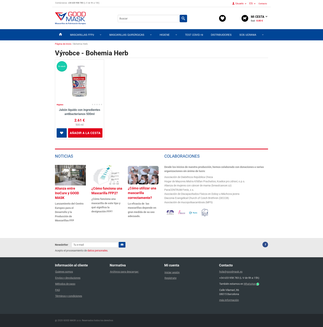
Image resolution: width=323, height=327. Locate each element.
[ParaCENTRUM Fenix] (193, 212)
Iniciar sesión (172, 272)
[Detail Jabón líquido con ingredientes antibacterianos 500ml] (79, 81)
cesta (258, 18)
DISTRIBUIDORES (221, 34)
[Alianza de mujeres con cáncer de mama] (181, 212)
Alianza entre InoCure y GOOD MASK (67, 193)
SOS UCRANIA (247, 34)
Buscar (183, 18)
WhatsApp (250, 283)
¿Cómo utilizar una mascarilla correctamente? (142, 192)
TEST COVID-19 (194, 34)
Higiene (165, 34)
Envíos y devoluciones (67, 277)
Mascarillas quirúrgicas (126, 34)
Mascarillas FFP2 (82, 34)
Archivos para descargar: (124, 271)
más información (229, 300)
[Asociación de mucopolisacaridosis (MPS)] (204, 212)
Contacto (263, 3)
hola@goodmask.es (230, 271)
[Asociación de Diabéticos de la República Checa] (170, 212)
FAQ (57, 289)
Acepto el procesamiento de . (81, 250)
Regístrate (170, 278)
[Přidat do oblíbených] (62, 133)
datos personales (97, 250)
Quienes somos (64, 271)
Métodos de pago (65, 283)
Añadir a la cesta (85, 133)
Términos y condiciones (68, 295)
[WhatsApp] (257, 283)
